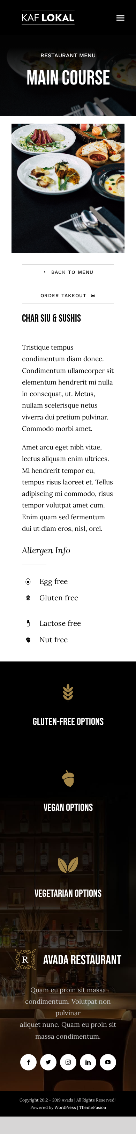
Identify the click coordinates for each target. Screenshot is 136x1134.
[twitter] (48, 1062)
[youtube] (108, 1062)
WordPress (65, 1107)
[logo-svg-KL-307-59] (48, 13)
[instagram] (68, 1062)
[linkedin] (88, 1062)
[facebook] (28, 1062)
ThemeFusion (92, 1107)
